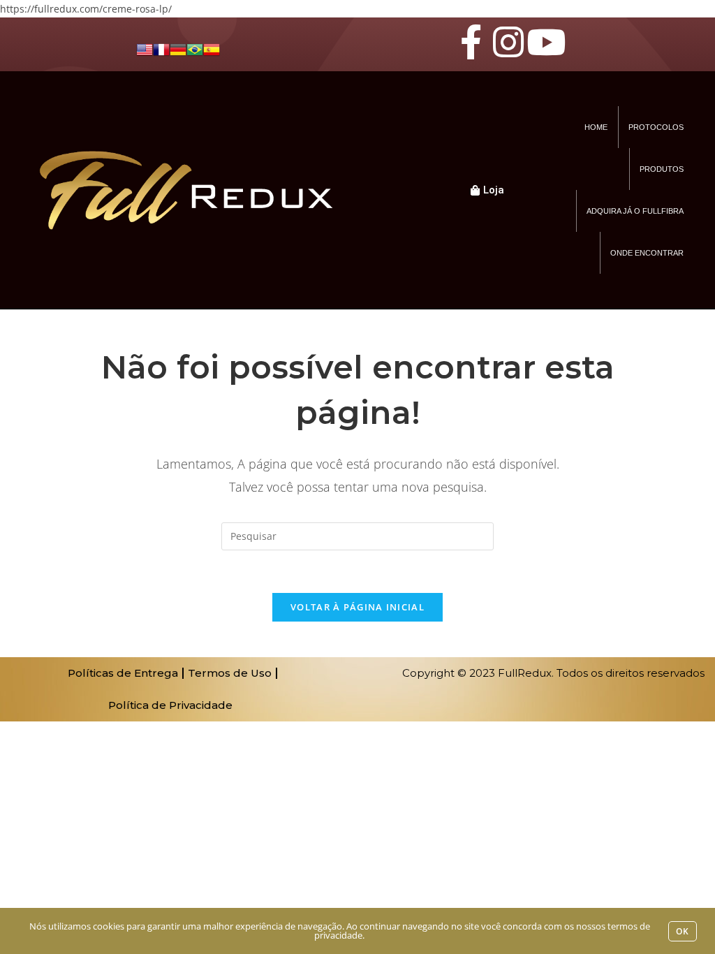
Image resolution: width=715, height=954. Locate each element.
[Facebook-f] (470, 41)
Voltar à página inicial (357, 607)
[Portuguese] (194, 48)
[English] (144, 48)
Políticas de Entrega (123, 673)
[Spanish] (211, 48)
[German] (178, 48)
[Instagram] (508, 41)
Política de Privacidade (170, 705)
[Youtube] (546, 41)
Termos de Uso (230, 673)
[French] (161, 48)
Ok (682, 931)
